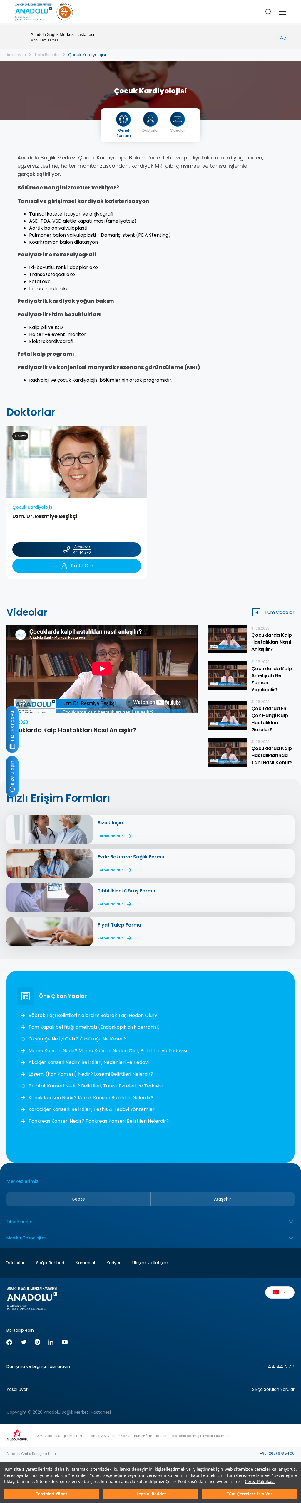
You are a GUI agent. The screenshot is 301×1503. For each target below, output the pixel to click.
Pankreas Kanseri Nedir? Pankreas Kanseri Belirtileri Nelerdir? (99, 1121)
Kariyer (114, 1263)
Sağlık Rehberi (50, 1263)
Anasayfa (16, 55)
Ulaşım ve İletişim (150, 1263)
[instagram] (37, 1342)
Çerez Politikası (260, 1481)
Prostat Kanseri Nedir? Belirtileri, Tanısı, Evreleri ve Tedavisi (96, 1085)
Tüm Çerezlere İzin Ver (249, 1494)
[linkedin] (50, 1342)
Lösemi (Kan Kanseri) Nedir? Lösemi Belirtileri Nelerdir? (91, 1074)
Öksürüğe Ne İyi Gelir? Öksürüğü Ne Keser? (77, 1038)
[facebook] (9, 1343)
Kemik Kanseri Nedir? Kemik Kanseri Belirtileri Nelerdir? (91, 1097)
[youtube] (65, 1343)
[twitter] (23, 1343)
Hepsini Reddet (150, 1494)
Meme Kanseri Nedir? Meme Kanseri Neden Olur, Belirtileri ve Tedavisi (108, 1050)
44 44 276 (281, 1367)
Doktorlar (15, 1263)
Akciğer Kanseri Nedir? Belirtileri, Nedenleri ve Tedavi (89, 1062)
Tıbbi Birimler (47, 55)
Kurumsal (85, 1263)
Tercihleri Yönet (51, 1494)
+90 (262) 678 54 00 (277, 1453)
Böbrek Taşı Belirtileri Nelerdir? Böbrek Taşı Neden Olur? (93, 1015)
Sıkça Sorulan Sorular (273, 1389)
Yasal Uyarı (17, 1389)
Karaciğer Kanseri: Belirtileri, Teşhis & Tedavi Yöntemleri (92, 1109)
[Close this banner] (4, 37)
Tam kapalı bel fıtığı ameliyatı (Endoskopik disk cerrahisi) (94, 1027)
